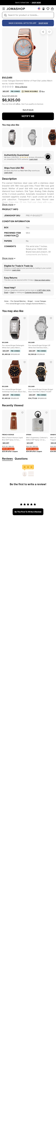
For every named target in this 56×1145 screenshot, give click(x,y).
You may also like (10, 125)
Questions (21, 458)
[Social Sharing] (43, 31)
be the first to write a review (28, 512)
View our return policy (42, 280)
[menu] (3, 8)
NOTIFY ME (28, 116)
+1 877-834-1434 (44, 290)
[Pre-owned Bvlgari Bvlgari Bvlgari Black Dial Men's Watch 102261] (51, 362)
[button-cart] (52, 8)
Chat (12, 292)
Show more (7, 204)
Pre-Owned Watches (18, 301)
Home (6, 301)
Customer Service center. (34, 292)
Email (6, 292)
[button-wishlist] (47, 8)
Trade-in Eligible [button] (31, 91)
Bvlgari (30, 301)
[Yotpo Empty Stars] (8, 87)
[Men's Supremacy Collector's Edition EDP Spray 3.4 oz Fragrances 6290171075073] (46, 413)
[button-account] (43, 8)
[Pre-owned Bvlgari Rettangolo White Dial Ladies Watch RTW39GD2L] (25, 318)
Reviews (7, 458)
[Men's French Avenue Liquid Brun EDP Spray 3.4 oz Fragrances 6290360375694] (22, 413)
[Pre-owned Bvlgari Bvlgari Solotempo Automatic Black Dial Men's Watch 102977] (25, 362)
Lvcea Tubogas (40, 301)
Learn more (33, 159)
